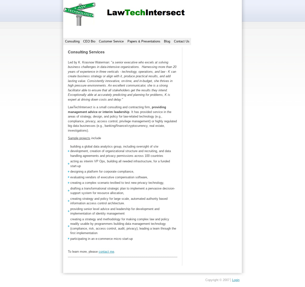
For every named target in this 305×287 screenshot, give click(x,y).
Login (235, 280)
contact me (106, 251)
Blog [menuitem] (167, 41)
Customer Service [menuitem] (111, 41)
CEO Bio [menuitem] (89, 41)
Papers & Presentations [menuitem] (143, 41)
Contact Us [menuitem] (181, 41)
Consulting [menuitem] (72, 41)
